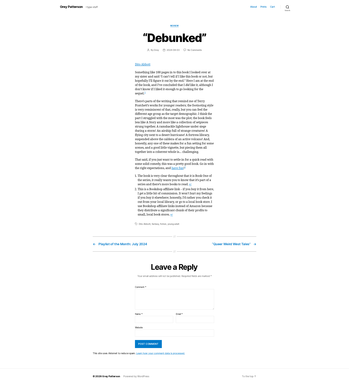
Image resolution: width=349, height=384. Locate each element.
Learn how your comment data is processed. (160, 353)
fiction (163, 224)
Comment (140, 287)
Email (179, 314)
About (253, 6)
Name (138, 314)
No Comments (194, 50)
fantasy (155, 224)
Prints (263, 6)
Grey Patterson (71, 6)
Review (174, 26)
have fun (177, 168)
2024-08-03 (173, 50)
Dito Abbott (142, 64)
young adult (173, 224)
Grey (156, 50)
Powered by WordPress (136, 376)
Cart (272, 6)
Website (139, 327)
